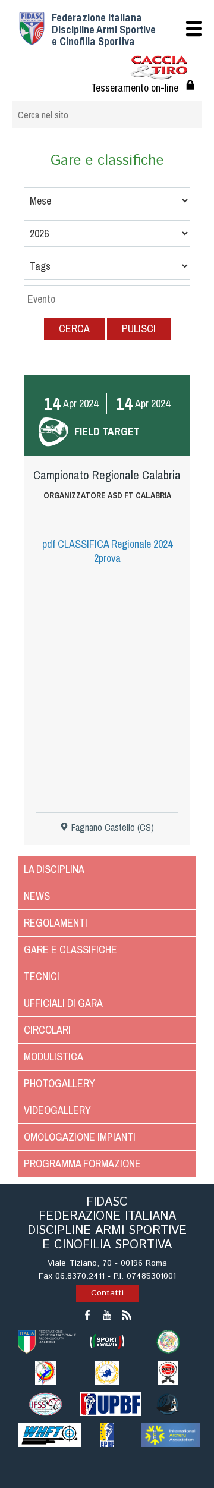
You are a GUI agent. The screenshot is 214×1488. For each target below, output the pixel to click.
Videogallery (57, 1110)
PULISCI (139, 328)
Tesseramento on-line (134, 87)
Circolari (47, 1029)
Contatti (107, 1293)
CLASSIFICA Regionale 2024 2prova (107, 551)
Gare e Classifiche (70, 949)
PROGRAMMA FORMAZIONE (82, 1163)
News (37, 896)
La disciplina (54, 869)
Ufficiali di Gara (63, 1003)
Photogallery (59, 1083)
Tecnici (41, 976)
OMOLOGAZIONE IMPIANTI (80, 1136)
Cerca (74, 328)
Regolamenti (55, 922)
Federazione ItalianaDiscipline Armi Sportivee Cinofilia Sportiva (104, 29)
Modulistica (53, 1056)
